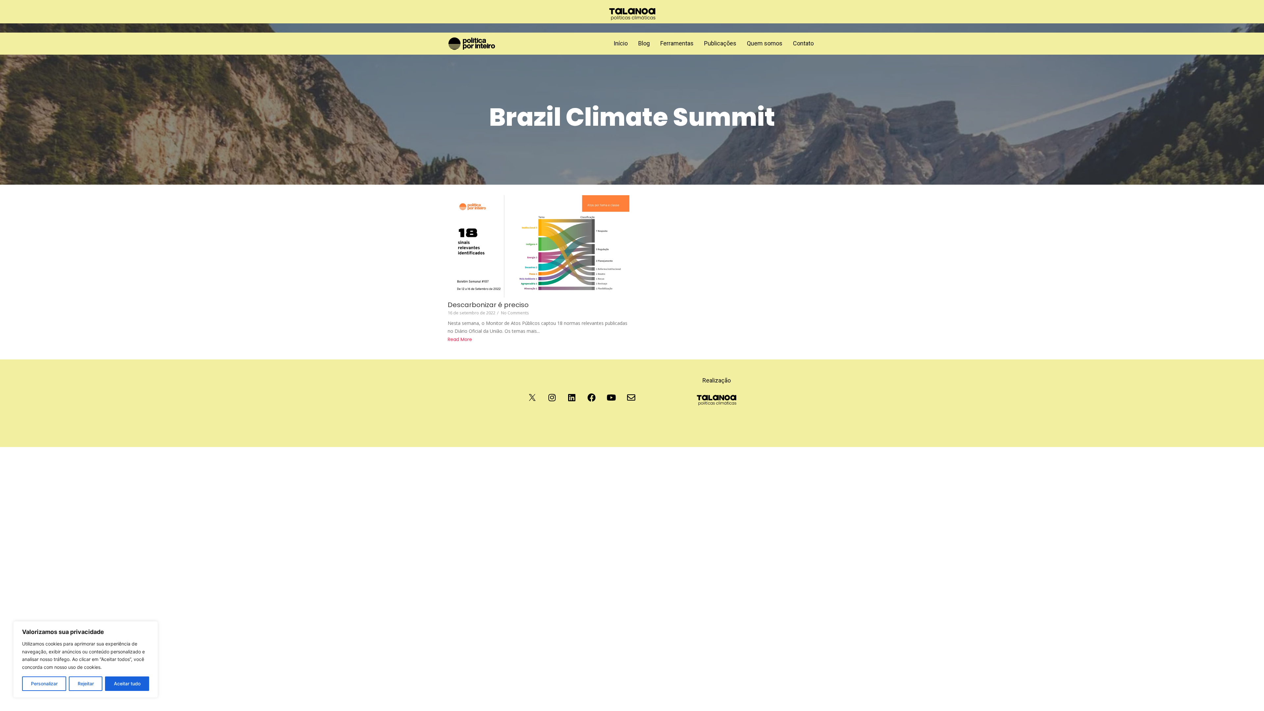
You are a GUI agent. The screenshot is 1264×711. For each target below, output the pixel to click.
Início (621, 43)
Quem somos (764, 43)
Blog (644, 43)
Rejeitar (86, 683)
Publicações (720, 43)
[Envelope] (631, 397)
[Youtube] (611, 397)
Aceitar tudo (127, 683)
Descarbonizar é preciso (488, 305)
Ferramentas (677, 43)
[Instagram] (552, 397)
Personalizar (44, 683)
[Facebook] (591, 397)
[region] (85, 659)
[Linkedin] (572, 397)
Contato (803, 43)
